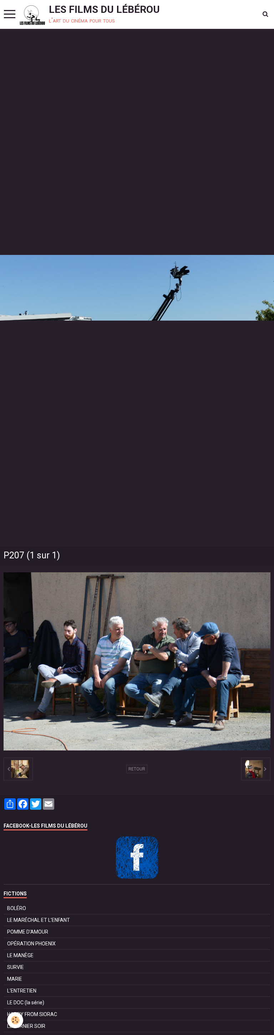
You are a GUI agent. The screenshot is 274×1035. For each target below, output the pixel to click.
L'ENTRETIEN (21, 991)
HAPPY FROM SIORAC (32, 1014)
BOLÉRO (16, 908)
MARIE (14, 979)
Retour (136, 769)
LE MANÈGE (20, 955)
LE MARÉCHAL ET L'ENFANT (38, 920)
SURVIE (15, 967)
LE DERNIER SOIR (26, 1026)
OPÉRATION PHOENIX (31, 943)
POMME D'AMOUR (27, 932)
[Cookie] (15, 1020)
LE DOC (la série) (25, 1002)
